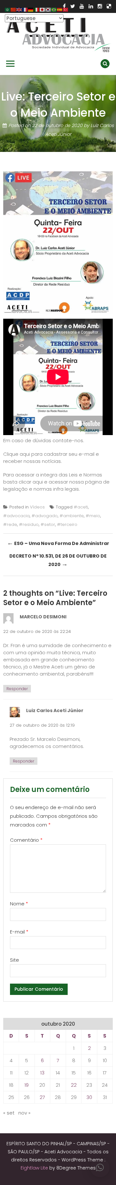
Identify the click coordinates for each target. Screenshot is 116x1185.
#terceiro (67, 524)
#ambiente (72, 516)
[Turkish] (66, 9)
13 (42, 1072)
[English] (19, 9)
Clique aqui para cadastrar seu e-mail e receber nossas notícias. (51, 457)
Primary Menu (10, 63)
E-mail (19, 931)
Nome (19, 903)
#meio (93, 516)
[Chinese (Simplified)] (13, 9)
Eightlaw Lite (35, 1168)
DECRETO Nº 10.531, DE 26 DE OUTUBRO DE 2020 (58, 560)
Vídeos (37, 507)
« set (9, 1112)
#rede (10, 524)
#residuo (29, 524)
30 (89, 1097)
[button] (100, 1167)
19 (26, 1085)
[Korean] (48, 9)
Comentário (26, 840)
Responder (17, 688)
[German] (31, 9)
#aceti (81, 507)
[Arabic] (8, 9)
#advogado (45, 516)
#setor (48, 524)
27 (42, 1097)
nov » (24, 1112)
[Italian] (37, 9)
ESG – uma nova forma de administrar (58, 543)
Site (14, 959)
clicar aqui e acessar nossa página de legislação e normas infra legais (56, 485)
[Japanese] (42, 9)
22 (74, 1085)
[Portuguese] (54, 9)
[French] (25, 9)
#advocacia (16, 516)
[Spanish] (60, 9)
